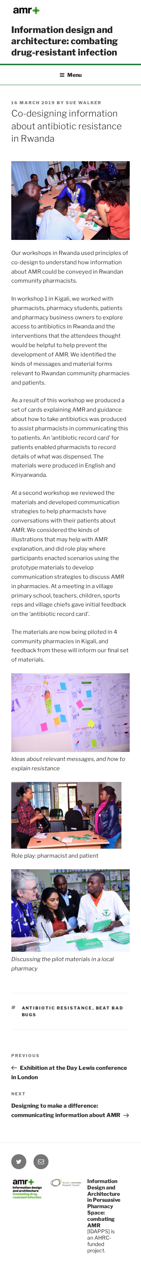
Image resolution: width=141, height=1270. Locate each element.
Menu (74, 75)
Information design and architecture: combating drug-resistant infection (64, 41)
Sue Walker (84, 102)
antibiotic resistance (57, 1008)
